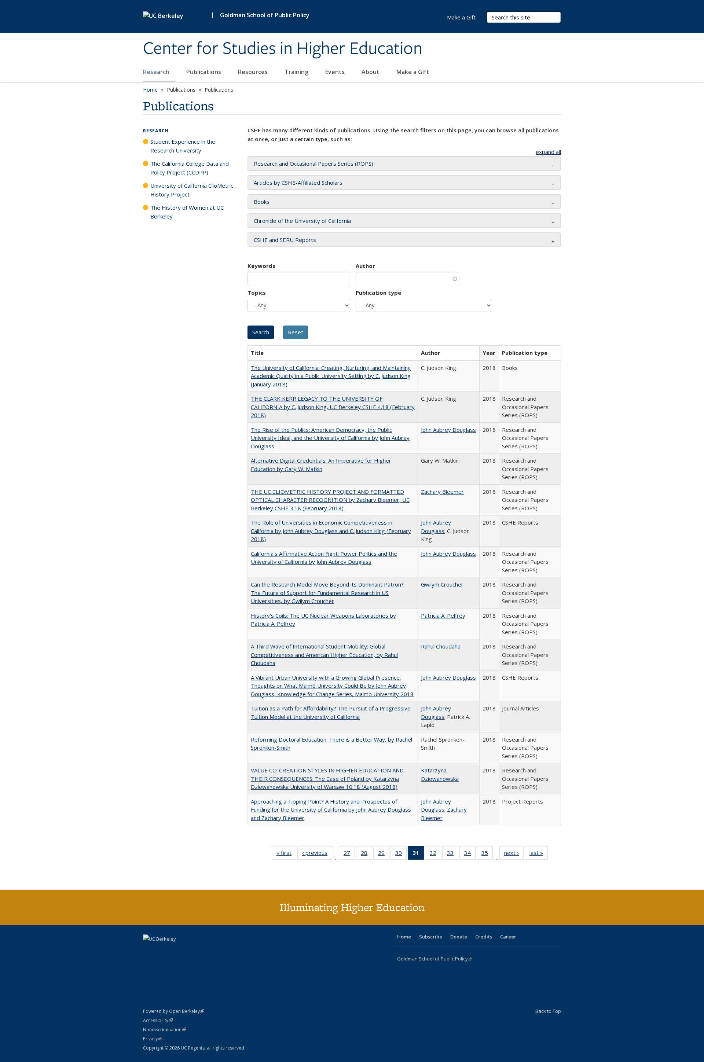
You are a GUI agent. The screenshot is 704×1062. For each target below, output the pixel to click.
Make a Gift (412, 72)
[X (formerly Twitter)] (150, 951)
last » (538, 854)
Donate (458, 936)
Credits (483, 936)
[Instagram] (192, 951)
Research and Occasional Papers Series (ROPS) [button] (313, 163)
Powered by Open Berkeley (173, 1011)
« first (286, 854)
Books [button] (262, 201)
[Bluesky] (207, 951)
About (371, 72)
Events (335, 72)
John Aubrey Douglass (448, 429)
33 (452, 854)
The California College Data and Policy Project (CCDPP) (189, 168)
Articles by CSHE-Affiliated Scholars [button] (298, 182)
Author (365, 265)
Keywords (261, 265)
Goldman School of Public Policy (264, 15)
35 (487, 854)
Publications (204, 72)
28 (366, 854)
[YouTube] (178, 951)
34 (470, 854)
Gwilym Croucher (442, 584)
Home (150, 89)
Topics (256, 292)
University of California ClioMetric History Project (191, 190)
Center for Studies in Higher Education (282, 49)
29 (383, 854)
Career (508, 936)
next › (514, 854)
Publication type (378, 292)
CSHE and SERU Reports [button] (285, 239)
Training (297, 72)
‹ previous (317, 854)
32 (435, 854)
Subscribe (430, 936)
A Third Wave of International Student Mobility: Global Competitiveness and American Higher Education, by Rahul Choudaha (324, 654)
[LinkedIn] (164, 951)
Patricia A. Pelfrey (443, 615)
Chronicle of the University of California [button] (302, 220)
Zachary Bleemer (442, 491)
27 (349, 854)
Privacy (152, 1039)
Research (157, 72)
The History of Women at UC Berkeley (187, 212)
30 (401, 854)
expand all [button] (548, 151)
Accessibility (158, 1020)
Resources (253, 72)
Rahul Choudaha (441, 646)
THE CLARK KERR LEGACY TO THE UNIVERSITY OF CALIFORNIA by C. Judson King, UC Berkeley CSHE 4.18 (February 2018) (333, 407)
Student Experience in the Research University (182, 146)
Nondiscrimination (164, 1029)
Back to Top (548, 1011)
